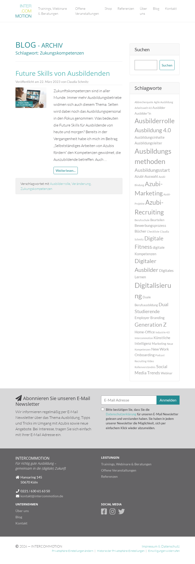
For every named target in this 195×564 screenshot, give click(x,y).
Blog (156, 8)
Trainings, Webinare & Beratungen (52, 10)
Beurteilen (157, 220)
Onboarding (145, 354)
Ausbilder (158, 108)
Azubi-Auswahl (146, 176)
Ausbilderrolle (60, 184)
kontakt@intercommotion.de (41, 496)
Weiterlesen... (66, 170)
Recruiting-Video (144, 361)
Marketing (159, 344)
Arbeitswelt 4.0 (143, 107)
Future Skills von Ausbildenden (62, 73)
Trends (153, 372)
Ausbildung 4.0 (153, 130)
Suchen (142, 49)
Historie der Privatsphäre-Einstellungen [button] (120, 551)
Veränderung (81, 184)
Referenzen (125, 8)
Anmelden (168, 400)
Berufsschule (142, 220)
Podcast (160, 355)
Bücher (140, 231)
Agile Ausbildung (163, 102)
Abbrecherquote (144, 102)
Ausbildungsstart (152, 170)
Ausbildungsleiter (148, 143)
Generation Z (150, 324)
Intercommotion (144, 338)
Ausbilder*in (143, 113)
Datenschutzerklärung (121, 414)
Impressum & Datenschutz (161, 546)
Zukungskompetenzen (36, 189)
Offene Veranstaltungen (87, 10)
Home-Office (145, 332)
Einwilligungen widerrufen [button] (164, 551)
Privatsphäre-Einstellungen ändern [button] (72, 551)
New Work (160, 349)
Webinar (166, 373)
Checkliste (153, 231)
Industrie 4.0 (163, 332)
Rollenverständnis (145, 367)
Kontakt (171, 8)
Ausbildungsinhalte (150, 137)
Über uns (143, 10)
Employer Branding (150, 317)
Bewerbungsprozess (150, 225)
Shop (108, 8)
